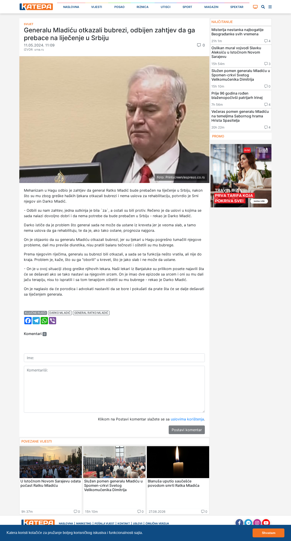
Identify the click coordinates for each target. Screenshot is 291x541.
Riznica (142, 7)
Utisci (166, 7)
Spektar (236, 7)
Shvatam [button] (268, 533)
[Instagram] (257, 523)
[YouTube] (266, 523)
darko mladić (59, 312)
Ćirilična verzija (157, 523)
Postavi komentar (187, 430)
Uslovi (137, 523)
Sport (187, 7)
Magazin (211, 7)
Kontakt (124, 523)
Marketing (83, 523)
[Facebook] (239, 523)
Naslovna (71, 7)
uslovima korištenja (187, 419)
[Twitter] (248, 523)
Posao (119, 7)
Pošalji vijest (104, 523)
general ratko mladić (91, 312)
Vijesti (96, 7)
